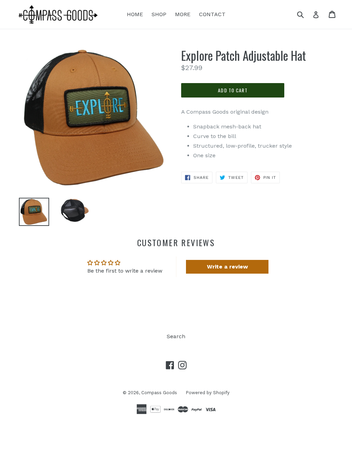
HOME (135, 14)
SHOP (159, 14)
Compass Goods (159, 392)
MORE (182, 14)
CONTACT (212, 14)
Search (176, 336)
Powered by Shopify (208, 392)
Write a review (227, 266)
